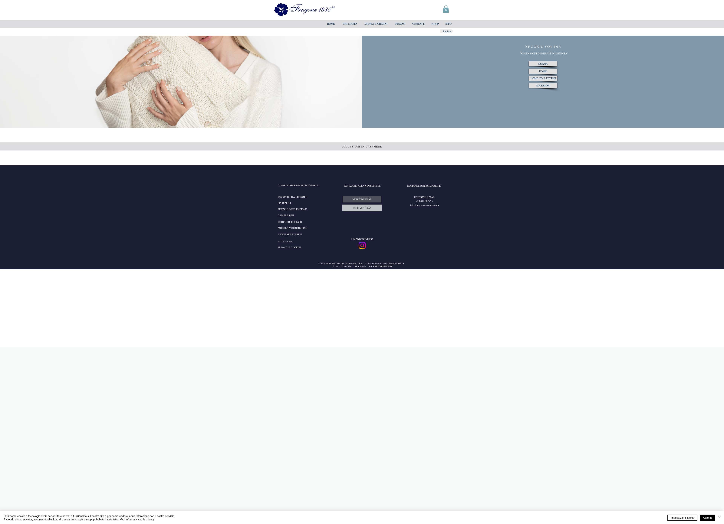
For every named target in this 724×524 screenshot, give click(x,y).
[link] (446, 9)
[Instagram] (362, 245)
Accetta (707, 517)
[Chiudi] (719, 517)
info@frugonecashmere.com (424, 205)
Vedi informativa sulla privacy (137, 519)
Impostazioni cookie (682, 517)
